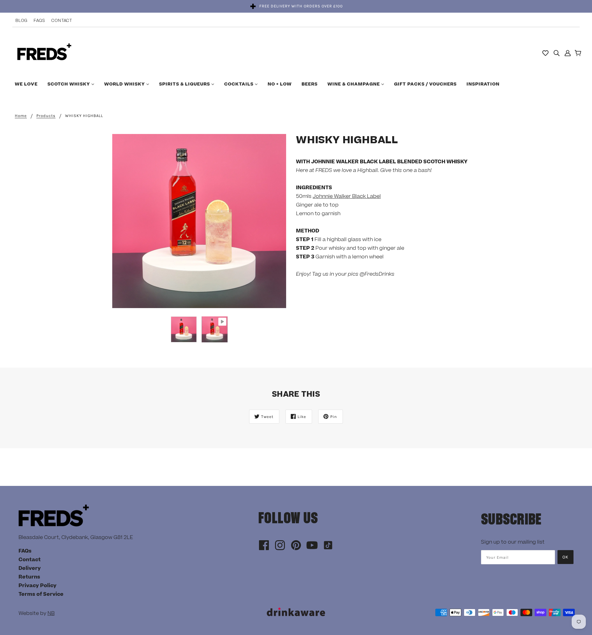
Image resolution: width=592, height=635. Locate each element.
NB (51, 613)
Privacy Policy (37, 585)
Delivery (29, 568)
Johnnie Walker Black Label (347, 196)
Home (21, 116)
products (46, 116)
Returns (29, 577)
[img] (556, 53)
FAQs (39, 21)
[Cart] (579, 54)
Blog (21, 21)
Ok (565, 557)
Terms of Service (41, 594)
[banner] (44, 52)
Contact (61, 21)
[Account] (567, 53)
